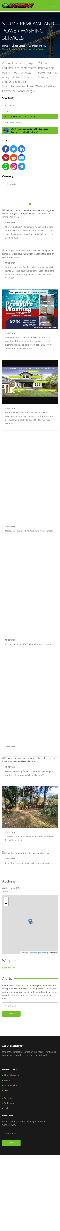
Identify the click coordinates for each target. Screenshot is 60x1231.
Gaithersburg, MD (37, 45)
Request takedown (15, 122)
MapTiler (32, 952)
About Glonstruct (12, 1075)
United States (18, 45)
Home (5, 45)
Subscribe (11, 1013)
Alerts (9, 111)
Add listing (9, 1103)
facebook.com (9, 967)
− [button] (6, 903)
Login (6, 1108)
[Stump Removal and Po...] (30, 922)
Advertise (8, 1098)
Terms (7, 1080)
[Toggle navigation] (54, 6)
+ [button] (6, 899)
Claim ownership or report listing (21, 116)
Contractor (12, 184)
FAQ (6, 1090)
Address (10, 105)
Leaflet (23, 952)
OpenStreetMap (42, 952)
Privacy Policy (10, 1085)
